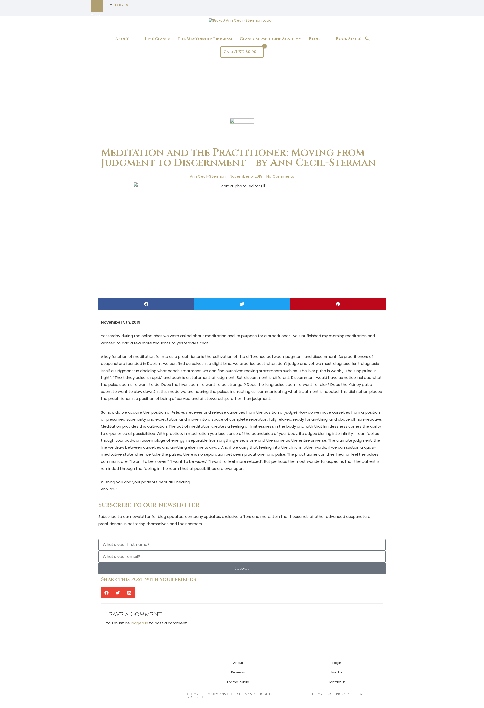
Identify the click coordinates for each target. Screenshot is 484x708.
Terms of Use (323, 694)
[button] (367, 39)
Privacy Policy (349, 694)
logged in (139, 623)
